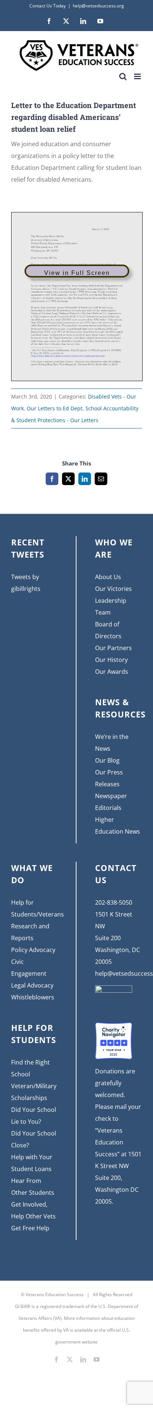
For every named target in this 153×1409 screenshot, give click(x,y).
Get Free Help (30, 1228)
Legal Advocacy (32, 985)
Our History (111, 660)
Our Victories (113, 589)
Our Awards (111, 671)
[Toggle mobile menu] (138, 76)
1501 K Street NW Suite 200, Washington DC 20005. (118, 1177)
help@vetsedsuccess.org (98, 6)
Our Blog (107, 760)
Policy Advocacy (33, 950)
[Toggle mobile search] (123, 76)
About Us (108, 577)
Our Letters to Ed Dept (54, 408)
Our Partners (113, 648)
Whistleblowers (32, 997)
